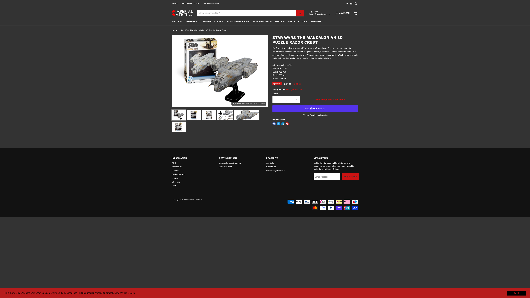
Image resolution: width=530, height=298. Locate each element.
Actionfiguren (261, 21)
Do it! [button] (516, 293)
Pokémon (316, 21)
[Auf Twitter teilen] (278, 123)
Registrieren (350, 176)
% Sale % (176, 21)
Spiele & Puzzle (297, 21)
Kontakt (197, 3)
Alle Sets (270, 163)
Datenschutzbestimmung (230, 163)
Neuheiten (191, 21)
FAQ (174, 186)
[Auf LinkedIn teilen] (282, 123)
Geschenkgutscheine (211, 3)
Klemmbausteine (212, 21)
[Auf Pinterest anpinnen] (287, 123)
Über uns (176, 182)
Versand (175, 3)
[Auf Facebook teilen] (274, 123)
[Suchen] (300, 13)
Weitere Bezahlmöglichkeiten (315, 115)
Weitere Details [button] (127, 293)
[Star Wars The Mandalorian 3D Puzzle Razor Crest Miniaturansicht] (179, 115)
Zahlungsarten (186, 3)
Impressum (177, 167)
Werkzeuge (271, 167)
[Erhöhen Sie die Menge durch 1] (296, 99)
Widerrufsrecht (225, 167)
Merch (279, 21)
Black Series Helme (238, 21)
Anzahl (275, 94)
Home (174, 30)
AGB (174, 163)
